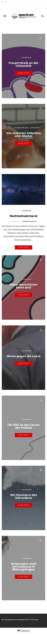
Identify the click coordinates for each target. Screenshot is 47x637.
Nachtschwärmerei (23, 216)
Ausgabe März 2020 (21, 128)
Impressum (34, 620)
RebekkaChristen (29, 221)
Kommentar (26, 57)
